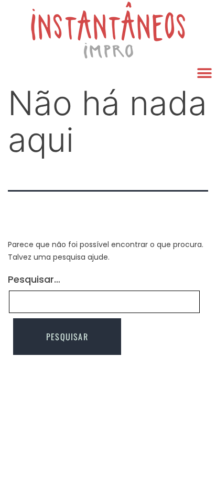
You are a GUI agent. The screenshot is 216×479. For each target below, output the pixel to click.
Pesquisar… (34, 279)
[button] (204, 73)
